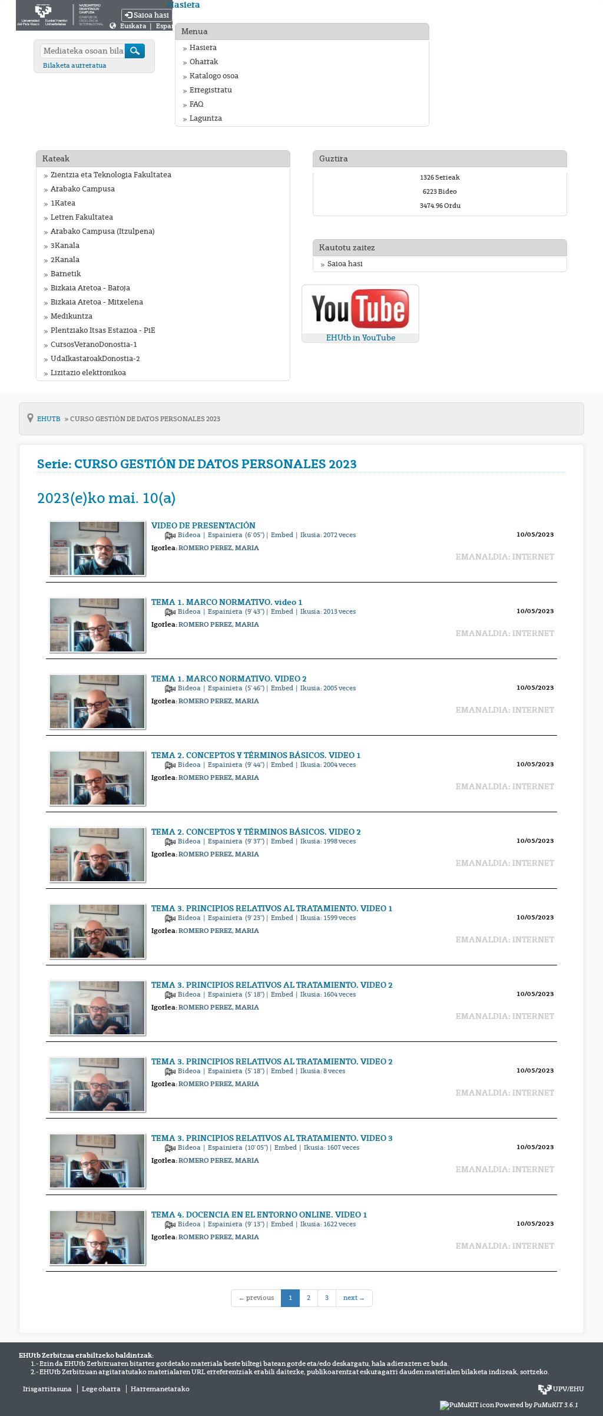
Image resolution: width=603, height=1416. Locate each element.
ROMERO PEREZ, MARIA (218, 548)
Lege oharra (101, 1389)
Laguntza (206, 118)
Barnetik (66, 274)
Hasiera (203, 48)
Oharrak (204, 62)
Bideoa (190, 535)
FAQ (196, 104)
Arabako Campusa (83, 189)
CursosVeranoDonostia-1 (94, 344)
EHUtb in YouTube (360, 337)
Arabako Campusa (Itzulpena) (103, 231)
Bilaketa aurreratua (75, 65)
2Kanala (65, 260)
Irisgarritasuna (47, 1389)
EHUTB (49, 419)
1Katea (63, 203)
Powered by (536, 1405)
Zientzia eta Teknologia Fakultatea (111, 175)
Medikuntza (71, 316)
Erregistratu (211, 90)
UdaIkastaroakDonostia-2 (95, 359)
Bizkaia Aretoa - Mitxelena (97, 302)
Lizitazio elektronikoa (88, 373)
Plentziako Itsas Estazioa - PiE (103, 330)
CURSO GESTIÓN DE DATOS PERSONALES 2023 (145, 419)
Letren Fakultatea (82, 217)
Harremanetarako (160, 1389)
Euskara (134, 26)
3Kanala (65, 245)
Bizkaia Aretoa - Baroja (90, 288)
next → (354, 1297)
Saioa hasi (150, 15)
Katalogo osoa (214, 76)
